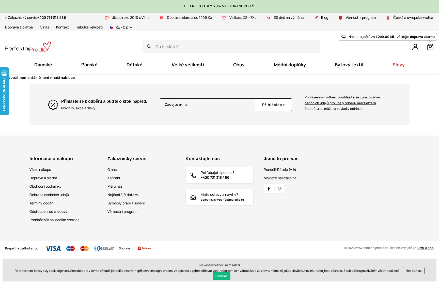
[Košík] (430, 47)
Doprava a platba (19, 27)
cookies (392, 270)
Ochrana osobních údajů (49, 194)
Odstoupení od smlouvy (48, 211)
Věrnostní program (361, 17)
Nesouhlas (414, 270)
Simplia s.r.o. (425, 248)
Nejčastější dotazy (122, 194)
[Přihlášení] (415, 47)
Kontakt (62, 27)
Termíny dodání (41, 203)
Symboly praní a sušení (126, 203)
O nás (44, 27)
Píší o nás (114, 186)
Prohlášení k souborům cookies (54, 219)
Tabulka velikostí (89, 27)
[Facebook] (269, 189)
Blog (324, 17)
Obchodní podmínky (45, 186)
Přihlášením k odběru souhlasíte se (342, 100)
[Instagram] (280, 189)
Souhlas (221, 276)
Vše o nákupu (40, 169)
